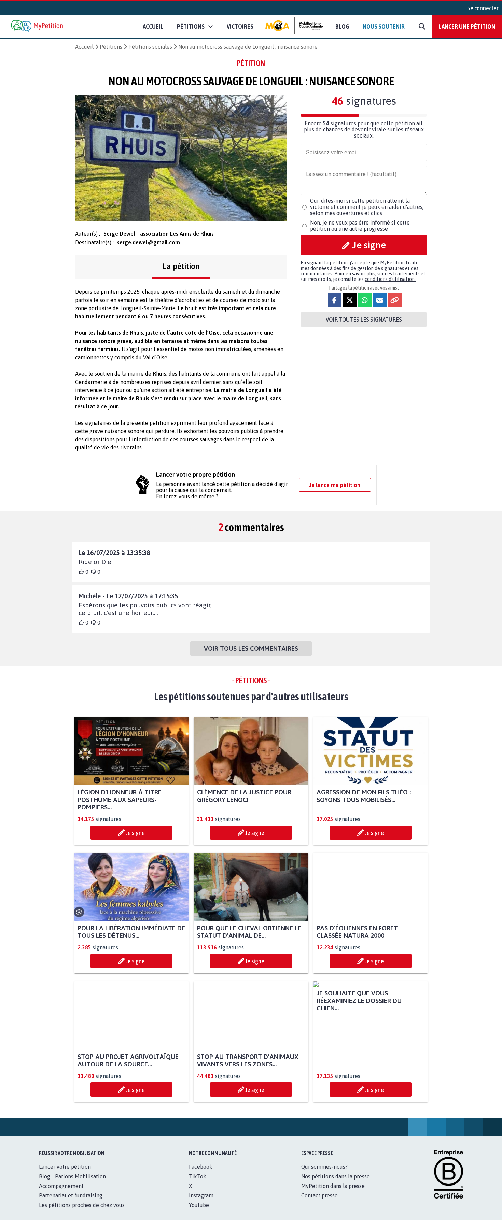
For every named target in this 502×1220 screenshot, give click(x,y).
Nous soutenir (384, 26)
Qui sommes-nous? (324, 1174)
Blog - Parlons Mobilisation (72, 1184)
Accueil (153, 26)
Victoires (240, 26)
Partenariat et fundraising (70, 1203)
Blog (342, 26)
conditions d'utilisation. (390, 279)
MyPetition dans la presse (333, 1193)
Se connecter (483, 8)
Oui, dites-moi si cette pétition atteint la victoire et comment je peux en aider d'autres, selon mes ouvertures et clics (366, 207)
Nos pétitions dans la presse (335, 1184)
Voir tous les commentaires (251, 648)
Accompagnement (61, 1193)
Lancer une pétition (467, 26)
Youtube (199, 1212)
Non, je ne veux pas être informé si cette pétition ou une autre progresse (360, 225)
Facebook (200, 1174)
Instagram (201, 1203)
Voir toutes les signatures (364, 319)
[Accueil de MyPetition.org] (37, 26)
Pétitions (111, 47)
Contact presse (319, 1203)
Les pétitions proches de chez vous (82, 1212)
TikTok (197, 1184)
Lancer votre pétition (65, 1174)
